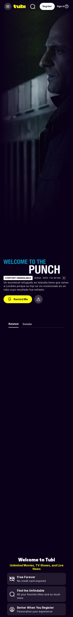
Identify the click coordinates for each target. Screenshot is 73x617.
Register (47, 6)
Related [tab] (13, 323)
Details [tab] (27, 324)
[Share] (38, 299)
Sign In (60, 6)
